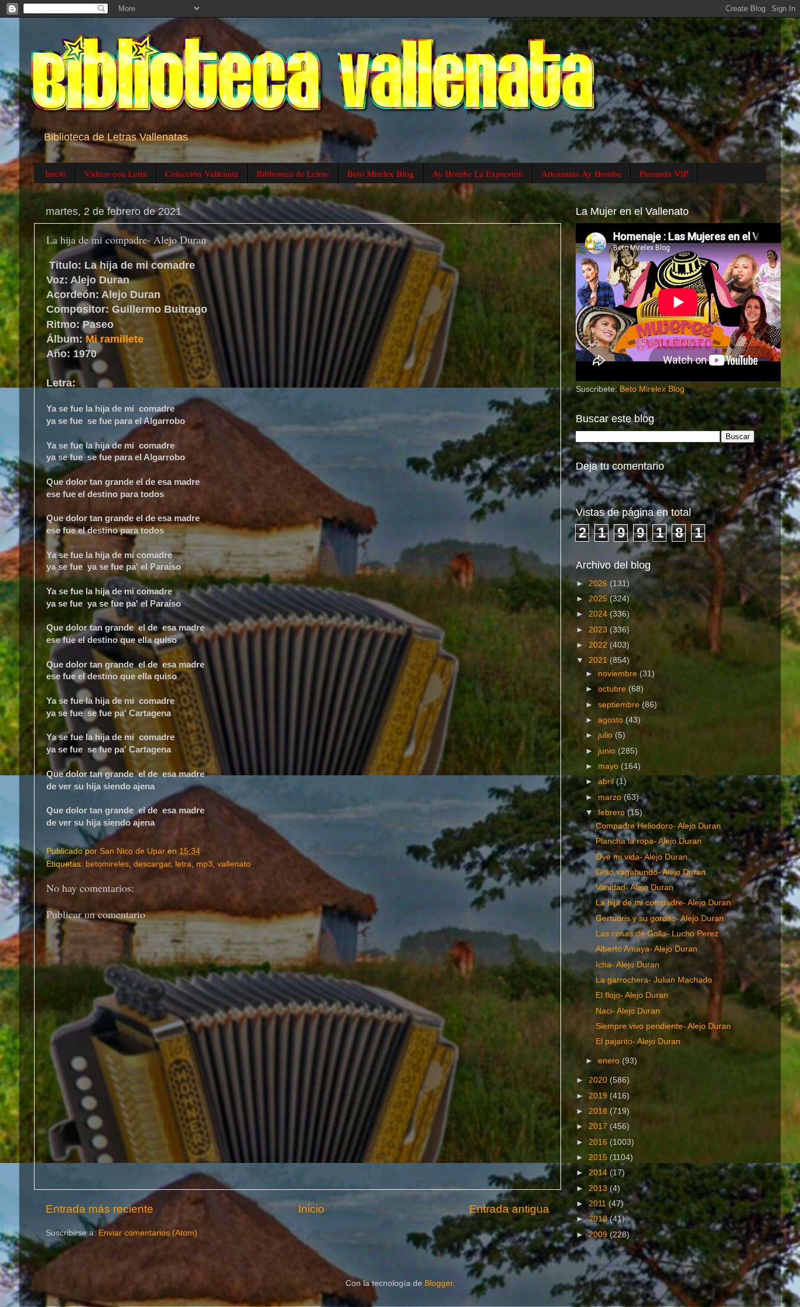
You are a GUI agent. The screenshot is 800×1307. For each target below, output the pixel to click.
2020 (599, 1080)
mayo (609, 766)
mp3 (204, 864)
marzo (611, 797)
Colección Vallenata (201, 173)
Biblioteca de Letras (293, 173)
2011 (598, 1203)
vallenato (234, 864)
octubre (613, 689)
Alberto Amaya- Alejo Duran (647, 949)
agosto (611, 720)
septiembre (620, 704)
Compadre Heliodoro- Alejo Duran (658, 826)
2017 (599, 1126)
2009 (599, 1234)
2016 (599, 1142)
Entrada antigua (509, 1209)
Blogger (439, 1283)
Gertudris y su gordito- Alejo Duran (660, 918)
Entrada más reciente (99, 1209)
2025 (599, 598)
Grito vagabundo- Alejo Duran (651, 872)
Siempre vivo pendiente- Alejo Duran (663, 1026)
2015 (599, 1157)
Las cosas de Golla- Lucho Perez (657, 933)
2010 (599, 1218)
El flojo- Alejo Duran (632, 995)
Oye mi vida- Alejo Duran (642, 857)
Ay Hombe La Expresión (477, 173)
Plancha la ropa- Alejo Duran (649, 841)
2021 (599, 660)
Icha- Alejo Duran (627, 964)
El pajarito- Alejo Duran (638, 1041)
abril (607, 781)
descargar (152, 864)
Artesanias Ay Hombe (581, 173)
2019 (599, 1096)
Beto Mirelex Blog (380, 173)
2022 (599, 645)
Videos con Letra (115, 173)
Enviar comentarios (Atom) (147, 1233)
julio (606, 735)
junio (608, 751)
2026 (599, 583)
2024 (599, 614)
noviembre (619, 673)
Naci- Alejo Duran (628, 1011)
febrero (612, 812)
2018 (599, 1111)
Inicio (55, 173)
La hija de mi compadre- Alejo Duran (663, 902)
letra (183, 864)
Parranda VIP (664, 173)
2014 (599, 1172)
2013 (599, 1188)
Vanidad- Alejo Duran (634, 887)
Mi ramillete (114, 339)
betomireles (107, 864)
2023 (599, 629)
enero (610, 1060)
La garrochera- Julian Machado (654, 980)
